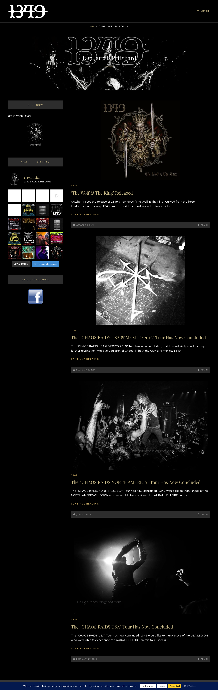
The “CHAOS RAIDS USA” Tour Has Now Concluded (122, 627)
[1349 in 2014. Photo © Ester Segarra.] (28, 224)
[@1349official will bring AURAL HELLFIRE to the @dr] (28, 195)
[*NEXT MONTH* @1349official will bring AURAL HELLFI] (14, 252)
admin (204, 225)
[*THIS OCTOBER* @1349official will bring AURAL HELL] (28, 252)
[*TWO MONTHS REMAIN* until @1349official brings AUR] (56, 252)
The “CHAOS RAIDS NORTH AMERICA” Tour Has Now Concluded (136, 482)
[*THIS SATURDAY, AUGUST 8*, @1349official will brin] (28, 210)
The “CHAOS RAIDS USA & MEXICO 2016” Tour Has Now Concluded (138, 337)
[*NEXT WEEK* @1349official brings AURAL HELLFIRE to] (14, 195)
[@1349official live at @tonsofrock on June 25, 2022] (42, 252)
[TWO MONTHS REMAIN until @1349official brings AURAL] (14, 224)
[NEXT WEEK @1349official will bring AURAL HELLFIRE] (56, 210)
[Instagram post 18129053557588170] (28, 238)
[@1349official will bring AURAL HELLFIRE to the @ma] (14, 238)
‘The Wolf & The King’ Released (102, 193)
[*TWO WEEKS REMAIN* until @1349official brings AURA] (42, 195)
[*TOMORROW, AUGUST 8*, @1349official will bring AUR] (14, 210)
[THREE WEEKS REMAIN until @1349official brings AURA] (56, 224)
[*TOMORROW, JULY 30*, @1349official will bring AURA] (42, 210)
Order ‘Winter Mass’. (20, 115)
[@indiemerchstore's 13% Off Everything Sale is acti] (56, 238)
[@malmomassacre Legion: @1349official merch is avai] (56, 195)
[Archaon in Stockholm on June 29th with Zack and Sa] (42, 238)
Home (91, 26)
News (74, 185)
